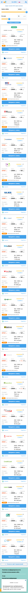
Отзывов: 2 (20, 59)
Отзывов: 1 (20, 31)
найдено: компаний (14, 22)
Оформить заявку (14, 49)
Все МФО (14, 2)
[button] (2, 2)
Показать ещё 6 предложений (15, 564)
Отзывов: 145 (20, 541)
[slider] (26, 12)
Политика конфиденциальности (11, 570)
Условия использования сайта (10, 572)
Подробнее (23, 52)
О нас (3, 576)
